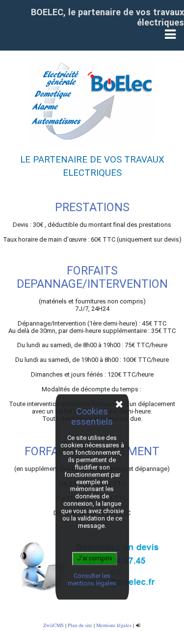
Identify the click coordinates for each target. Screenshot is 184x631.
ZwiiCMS (53, 625)
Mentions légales (113, 625)
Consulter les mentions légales (92, 579)
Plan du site (80, 625)
